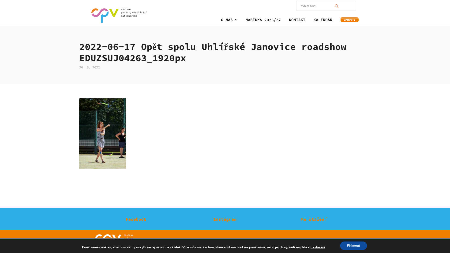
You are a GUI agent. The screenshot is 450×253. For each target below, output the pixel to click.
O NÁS (227, 19)
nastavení (318, 247)
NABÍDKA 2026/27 (263, 19)
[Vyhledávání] (336, 5)
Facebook (136, 219)
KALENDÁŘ (323, 19)
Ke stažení (314, 219)
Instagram (224, 219)
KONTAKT (297, 19)
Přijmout (353, 245)
